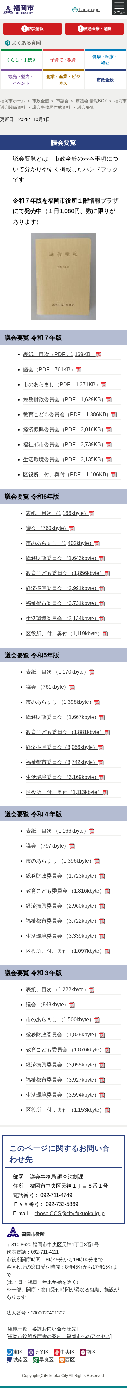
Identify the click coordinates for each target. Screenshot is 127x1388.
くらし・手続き (21, 60)
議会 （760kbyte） (47, 528)
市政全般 (105, 79)
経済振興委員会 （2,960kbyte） (62, 906)
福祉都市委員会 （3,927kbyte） (62, 1079)
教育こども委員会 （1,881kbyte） (65, 732)
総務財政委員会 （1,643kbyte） (62, 558)
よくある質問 (26, 42)
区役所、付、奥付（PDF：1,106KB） (67, 474)
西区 (70, 1359)
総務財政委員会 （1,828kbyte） (62, 1034)
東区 (18, 1352)
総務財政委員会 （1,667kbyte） (62, 717)
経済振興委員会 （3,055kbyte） (62, 1064)
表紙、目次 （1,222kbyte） (57, 989)
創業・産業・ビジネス (63, 79)
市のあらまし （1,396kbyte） (60, 861)
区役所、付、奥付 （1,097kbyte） (65, 951)
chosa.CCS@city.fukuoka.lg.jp (70, 1213)
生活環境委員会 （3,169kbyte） (62, 777)
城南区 (20, 1359)
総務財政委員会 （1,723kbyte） (62, 876)
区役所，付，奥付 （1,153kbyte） (65, 1110)
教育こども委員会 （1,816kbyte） (65, 891)
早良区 (46, 1359)
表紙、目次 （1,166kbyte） (57, 513)
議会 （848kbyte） (47, 1004)
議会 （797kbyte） (47, 846)
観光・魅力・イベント (21, 79)
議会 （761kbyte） (47, 687)
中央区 (67, 1352)
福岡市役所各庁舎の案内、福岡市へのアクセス (59, 1336)
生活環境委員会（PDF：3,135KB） (64, 459)
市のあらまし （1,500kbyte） (60, 1019)
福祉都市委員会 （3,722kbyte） (62, 921)
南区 (91, 1352)
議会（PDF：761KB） (49, 369)
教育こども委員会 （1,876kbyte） (65, 1049)
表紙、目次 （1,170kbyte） (57, 672)
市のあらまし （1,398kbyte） (60, 702)
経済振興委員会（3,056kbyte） (62, 747)
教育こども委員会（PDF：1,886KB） (67, 414)
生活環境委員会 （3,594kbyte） (62, 1095)
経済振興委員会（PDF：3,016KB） (64, 429)
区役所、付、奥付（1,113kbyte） (64, 792)
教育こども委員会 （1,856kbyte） (65, 573)
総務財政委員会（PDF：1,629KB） (64, 399)
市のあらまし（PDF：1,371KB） (62, 384)
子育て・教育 (63, 60)
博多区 (41, 1352)
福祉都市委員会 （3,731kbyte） (62, 603)
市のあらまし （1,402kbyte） (60, 543)
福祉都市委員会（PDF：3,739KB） (64, 444)
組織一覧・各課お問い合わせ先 (42, 1328)
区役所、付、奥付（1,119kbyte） (64, 633)
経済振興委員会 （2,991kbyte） (62, 588)
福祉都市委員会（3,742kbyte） (62, 762)
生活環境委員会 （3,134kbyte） (62, 618)
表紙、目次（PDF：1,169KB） (59, 354)
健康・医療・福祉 (105, 59)
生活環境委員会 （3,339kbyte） (62, 936)
